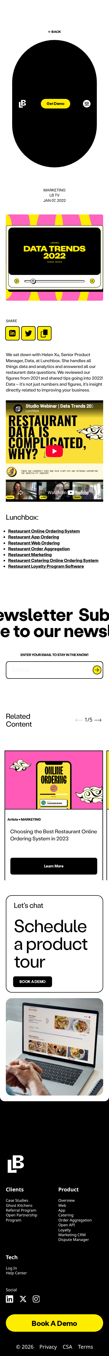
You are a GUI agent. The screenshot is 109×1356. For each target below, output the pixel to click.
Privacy (48, 1346)
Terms (85, 1346)
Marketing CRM (72, 1234)
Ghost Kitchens (19, 1205)
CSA (67, 1346)
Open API (66, 1225)
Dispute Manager (73, 1239)
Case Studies (17, 1200)
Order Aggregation (75, 1220)
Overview (66, 1200)
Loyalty (64, 1230)
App (61, 1210)
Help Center (16, 1273)
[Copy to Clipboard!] (44, 333)
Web (62, 1205)
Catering (66, 1215)
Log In (11, 1268)
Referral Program (21, 1210)
